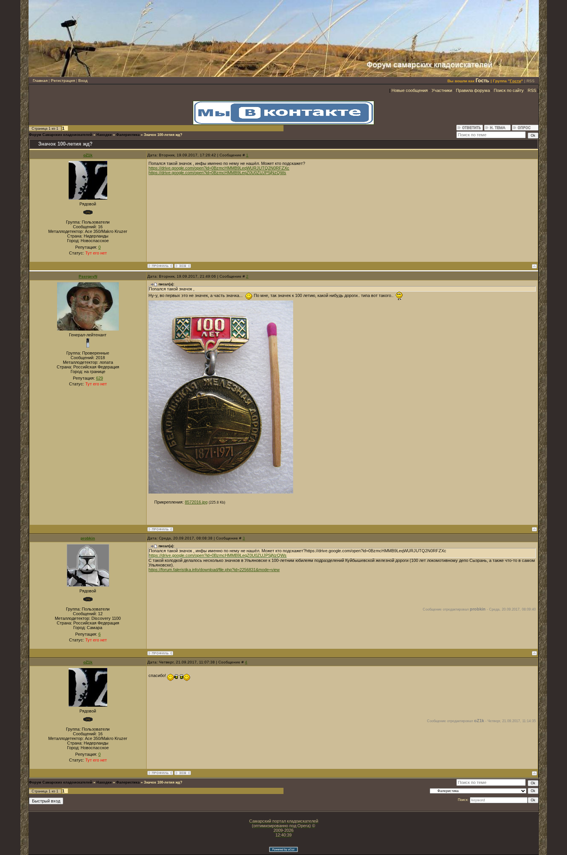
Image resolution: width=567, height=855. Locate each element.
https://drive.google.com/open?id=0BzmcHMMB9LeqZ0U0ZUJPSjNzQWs (217, 172)
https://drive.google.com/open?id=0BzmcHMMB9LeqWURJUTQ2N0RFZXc (218, 168)
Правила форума (473, 90)
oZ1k (88, 155)
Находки (104, 135)
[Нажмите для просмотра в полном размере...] (220, 492)
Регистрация (63, 80)
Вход (83, 80)
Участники (442, 90)
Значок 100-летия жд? (163, 135)
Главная (40, 80)
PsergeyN (88, 276)
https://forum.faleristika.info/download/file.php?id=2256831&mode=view (214, 569)
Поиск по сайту (509, 90)
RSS (530, 81)
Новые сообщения (410, 90)
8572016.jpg (196, 502)
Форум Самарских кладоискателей (60, 135)
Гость (482, 80)
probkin (88, 538)
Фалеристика (128, 135)
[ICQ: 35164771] (182, 266)
